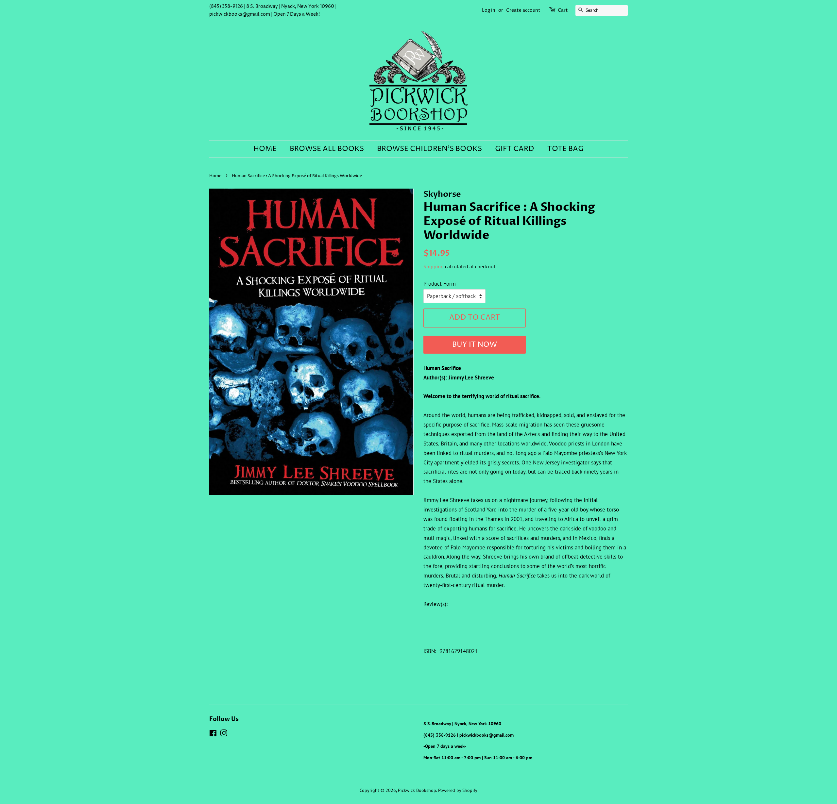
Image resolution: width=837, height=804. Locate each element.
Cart (563, 10)
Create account (523, 10)
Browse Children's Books (429, 149)
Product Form (439, 283)
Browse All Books (327, 149)
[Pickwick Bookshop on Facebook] (213, 734)
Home (265, 149)
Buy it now (474, 345)
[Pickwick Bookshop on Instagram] (223, 734)
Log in (488, 10)
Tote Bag (565, 149)
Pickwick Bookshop (417, 790)
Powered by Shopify (457, 790)
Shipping (433, 266)
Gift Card (514, 149)
